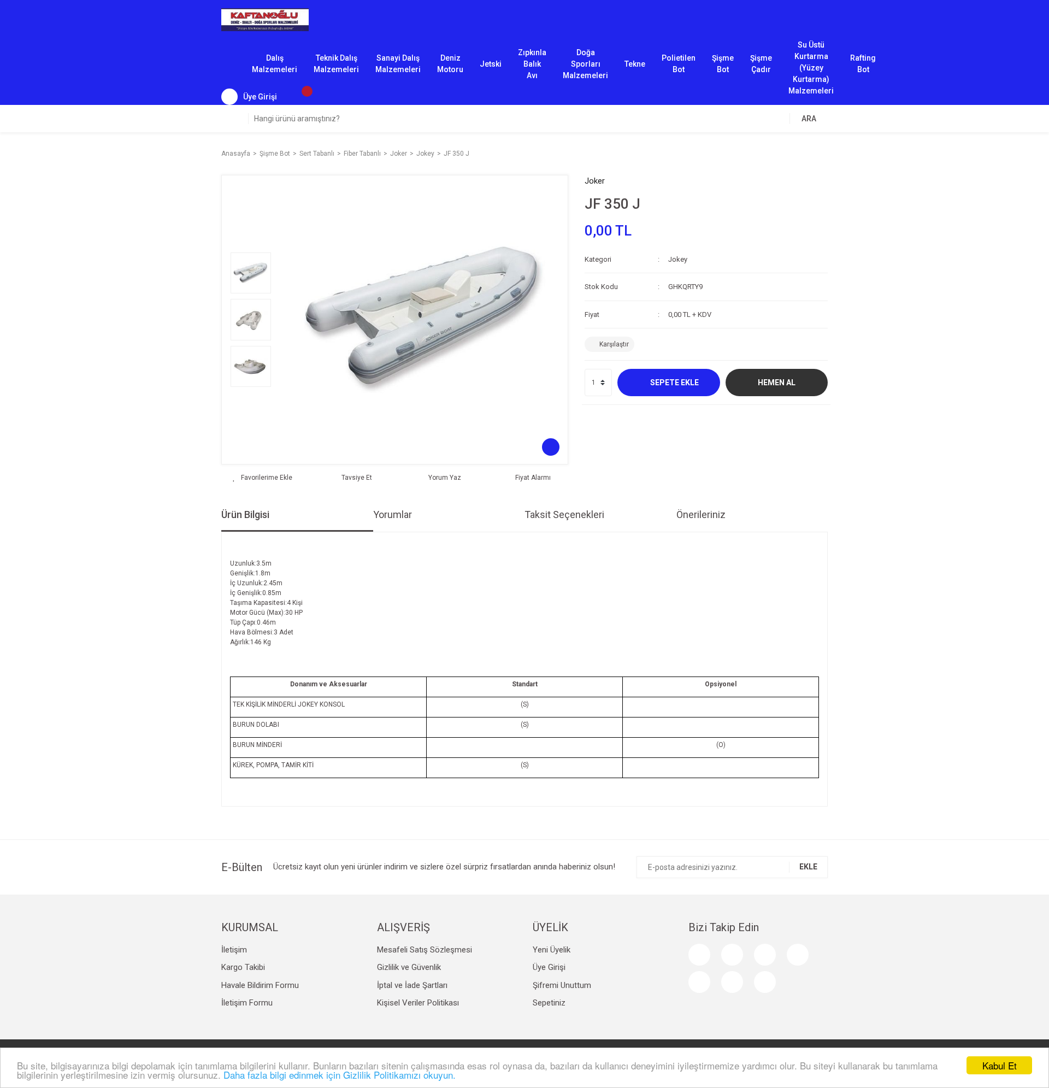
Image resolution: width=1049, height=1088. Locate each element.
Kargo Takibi (243, 967)
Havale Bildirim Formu (260, 985)
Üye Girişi (549, 967)
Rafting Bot (863, 64)
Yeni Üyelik (551, 950)
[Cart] (301, 97)
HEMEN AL (776, 382)
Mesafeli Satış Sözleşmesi (424, 950)
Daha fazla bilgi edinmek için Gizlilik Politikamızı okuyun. (339, 1074)
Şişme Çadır (761, 64)
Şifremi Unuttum (562, 985)
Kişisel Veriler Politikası (418, 1003)
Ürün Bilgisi (245, 514)
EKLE (808, 866)
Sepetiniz (549, 1003)
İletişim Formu (247, 1003)
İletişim (234, 950)
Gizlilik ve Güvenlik (409, 967)
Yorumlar (392, 514)
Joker (595, 181)
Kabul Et (999, 1065)
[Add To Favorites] (262, 478)
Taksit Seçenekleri (564, 514)
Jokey (677, 259)
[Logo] (265, 19)
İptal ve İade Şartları (412, 985)
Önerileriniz (701, 514)
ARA (809, 118)
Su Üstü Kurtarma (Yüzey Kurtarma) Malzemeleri (811, 64)
